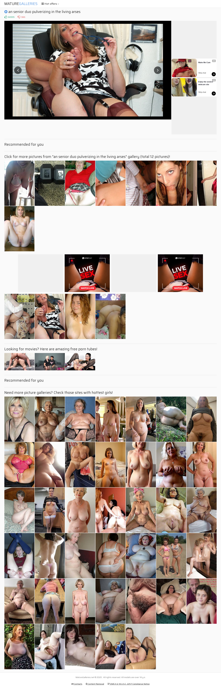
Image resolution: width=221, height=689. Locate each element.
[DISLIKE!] (19, 17)
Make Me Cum (204, 62)
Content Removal (95, 684)
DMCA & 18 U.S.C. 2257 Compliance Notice (130, 684)
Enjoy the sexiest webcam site (205, 83)
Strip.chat (202, 73)
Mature (21, 4)
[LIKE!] (5, 17)
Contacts (78, 684)
